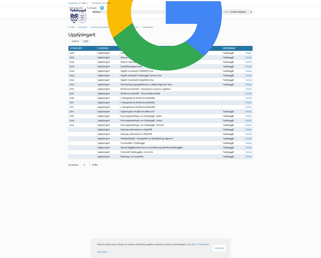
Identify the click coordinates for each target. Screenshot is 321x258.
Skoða (249, 53)
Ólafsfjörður (96, 3)
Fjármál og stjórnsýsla (100, 27)
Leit (86, 41)
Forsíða (71, 27)
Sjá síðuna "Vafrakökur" (199, 244)
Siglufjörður (73, 3)
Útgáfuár (76, 48)
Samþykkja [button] (219, 248)
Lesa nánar (102, 252)
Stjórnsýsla (82, 27)
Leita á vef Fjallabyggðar (234, 12)
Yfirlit (75, 41)
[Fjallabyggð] (78, 15)
